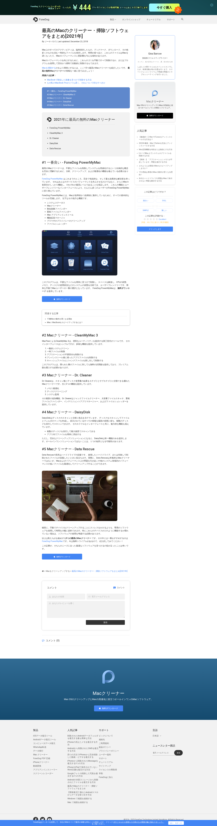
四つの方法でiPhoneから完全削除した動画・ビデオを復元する (82, 755)
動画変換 (37, 766)
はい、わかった (176, 823)
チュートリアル (154, 19)
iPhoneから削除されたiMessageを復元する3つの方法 (82, 762)
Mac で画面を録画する (77, 802)
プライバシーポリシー (109, 751)
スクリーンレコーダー (43, 773)
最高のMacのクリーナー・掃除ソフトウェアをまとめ (82, 787)
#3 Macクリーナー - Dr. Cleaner (59, 98)
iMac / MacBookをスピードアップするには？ (65, 322)
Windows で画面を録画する (79, 798)
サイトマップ (105, 766)
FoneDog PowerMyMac (52, 179)
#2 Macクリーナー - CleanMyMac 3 (61, 95)
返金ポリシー (105, 747)
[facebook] (35, 819)
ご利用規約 (104, 743)
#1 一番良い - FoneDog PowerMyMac (61, 91)
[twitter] (42, 819)
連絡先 (102, 739)
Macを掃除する (49, 68)
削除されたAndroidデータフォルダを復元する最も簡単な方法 (82, 737)
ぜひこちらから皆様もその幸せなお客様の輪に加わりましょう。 (138, 822)
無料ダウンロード (63, 299)
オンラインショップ (131, 19)
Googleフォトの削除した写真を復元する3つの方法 (82, 774)
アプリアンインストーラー (45, 769)
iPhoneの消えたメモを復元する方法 (82, 743)
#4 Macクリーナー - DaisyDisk (59, 102)
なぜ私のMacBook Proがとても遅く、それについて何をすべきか (76, 83)
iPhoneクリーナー (41, 762)
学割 (101, 773)
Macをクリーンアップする (58, 571)
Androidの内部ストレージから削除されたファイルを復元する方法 (82, 781)
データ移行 (38, 751)
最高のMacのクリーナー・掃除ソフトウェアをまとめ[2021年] (99, 571)
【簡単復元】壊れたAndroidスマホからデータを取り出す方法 (82, 793)
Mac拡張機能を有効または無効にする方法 (155, 149)
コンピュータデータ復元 (44, 743)
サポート (171, 19)
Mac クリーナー (40, 754)
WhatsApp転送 (39, 747)
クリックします (155, 229)
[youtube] (49, 819)
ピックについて (106, 736)
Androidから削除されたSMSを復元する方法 (82, 749)
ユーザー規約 (105, 754)
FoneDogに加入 (106, 777)
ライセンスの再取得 (108, 769)
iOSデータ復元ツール (42, 736)
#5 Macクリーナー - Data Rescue (60, 105)
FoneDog (44, 19)
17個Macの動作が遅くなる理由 (59, 319)
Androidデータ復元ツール (44, 739)
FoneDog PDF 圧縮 (41, 758)
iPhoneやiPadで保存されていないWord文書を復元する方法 (82, 768)
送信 (105, 622)
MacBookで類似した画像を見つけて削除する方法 (69, 80)
